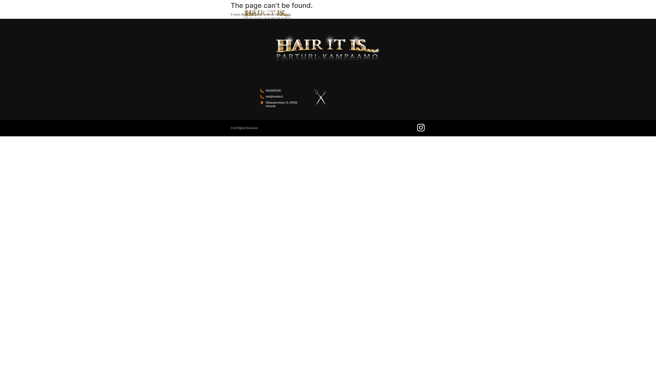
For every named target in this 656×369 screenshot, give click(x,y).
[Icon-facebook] (409, 127)
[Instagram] (420, 127)
